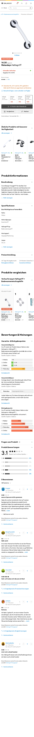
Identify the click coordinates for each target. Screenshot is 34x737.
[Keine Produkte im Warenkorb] (30, 3)
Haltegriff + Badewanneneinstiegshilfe (6, 153)
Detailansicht (5, 373)
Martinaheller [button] (10, 643)
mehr (8, 511)
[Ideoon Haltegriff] (20, 149)
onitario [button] (8, 601)
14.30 (4, 62)
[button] (17, 87)
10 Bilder (17, 55)
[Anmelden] (22, 3)
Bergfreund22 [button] (10, 532)
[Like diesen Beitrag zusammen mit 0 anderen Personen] (23, 489)
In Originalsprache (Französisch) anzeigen (16, 589)
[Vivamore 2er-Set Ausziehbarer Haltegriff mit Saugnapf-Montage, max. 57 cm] (7, 149)
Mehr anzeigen (8, 198)
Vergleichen (10, 111)
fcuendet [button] (9, 570)
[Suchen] (11, 8)
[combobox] (6, 483)
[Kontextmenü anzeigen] (19, 489)
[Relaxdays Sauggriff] (20, 305)
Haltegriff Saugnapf (11, 520)
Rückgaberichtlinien (7, 263)
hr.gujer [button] (8, 488)
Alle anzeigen (5, 133)
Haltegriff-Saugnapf (11, 558)
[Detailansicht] (17, 365)
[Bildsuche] (30, 8)
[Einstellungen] (17, 3)
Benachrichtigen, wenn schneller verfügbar (16, 91)
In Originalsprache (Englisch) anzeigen (15, 631)
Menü (5, 8)
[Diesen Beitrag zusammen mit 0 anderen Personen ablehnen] (31, 489)
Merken (26, 111)
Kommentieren (8, 524)
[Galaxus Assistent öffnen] (26, 3)
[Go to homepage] (6, 3)
